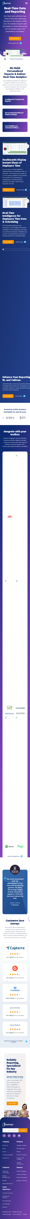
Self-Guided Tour (13, 43)
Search (23, 1130)
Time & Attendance (16, 59)
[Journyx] (6, 3)
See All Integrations (14, 856)
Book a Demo (15, 38)
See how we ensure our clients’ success (13, 1041)
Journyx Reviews (15, 1007)
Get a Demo (8, 242)
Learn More (8, 396)
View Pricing (20, 190)
